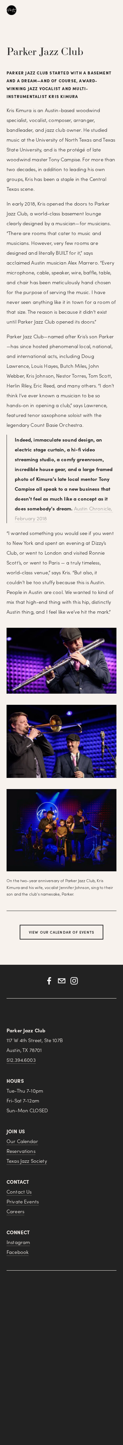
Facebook (18, 1252)
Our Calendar (22, 1141)
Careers (15, 1211)
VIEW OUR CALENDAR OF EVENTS (61, 932)
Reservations (21, 1151)
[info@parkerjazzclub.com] (62, 981)
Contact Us (19, 1191)
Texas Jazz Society (27, 1161)
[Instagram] (74, 981)
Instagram (18, 1242)
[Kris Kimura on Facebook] (49, 981)
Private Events (23, 1201)
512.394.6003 (21, 1060)
